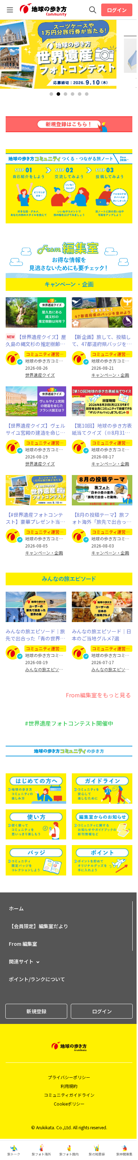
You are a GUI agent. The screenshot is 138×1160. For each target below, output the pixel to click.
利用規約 (69, 1086)
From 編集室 (23, 943)
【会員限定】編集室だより (38, 926)
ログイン (117, 9)
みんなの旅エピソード (45, 669)
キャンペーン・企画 (110, 375)
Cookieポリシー (69, 1104)
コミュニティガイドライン (69, 1095)
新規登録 (36, 1011)
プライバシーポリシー (69, 1077)
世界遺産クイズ (40, 375)
